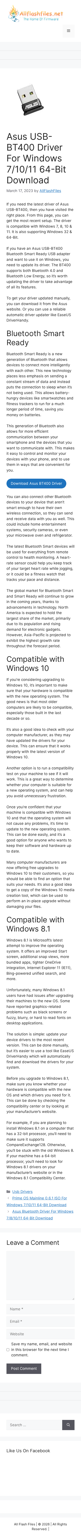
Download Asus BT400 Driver (36, 483)
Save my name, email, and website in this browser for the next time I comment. (41, 1349)
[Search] (68, 1425)
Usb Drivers (22, 1191)
